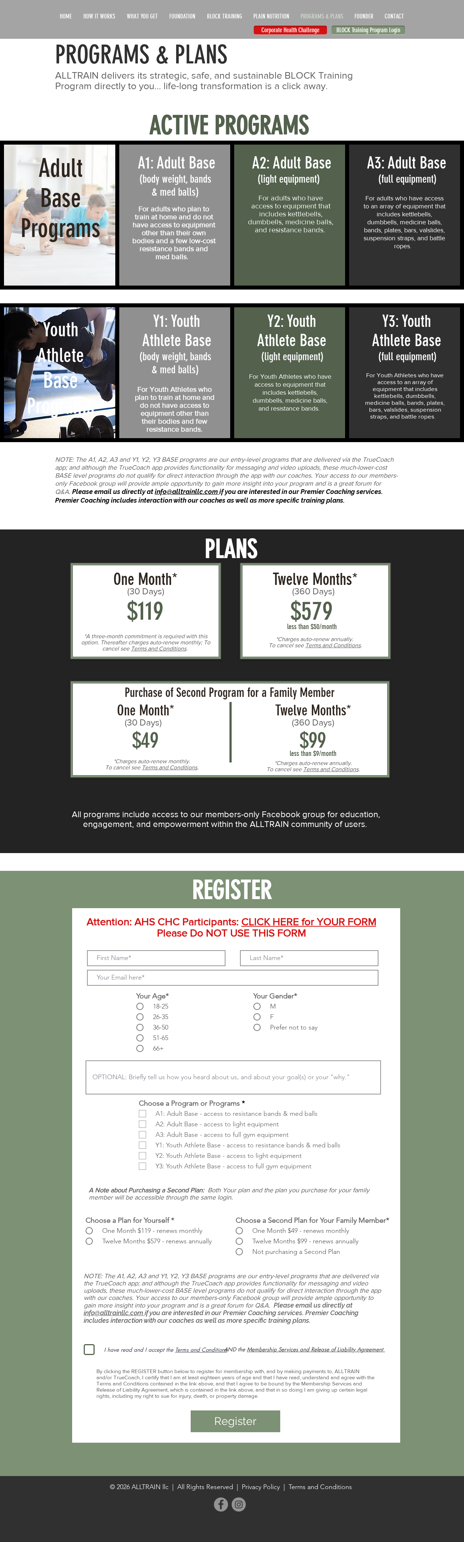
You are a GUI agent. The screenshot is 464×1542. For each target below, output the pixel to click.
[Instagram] (239, 1504)
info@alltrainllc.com (187, 491)
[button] (201, 1349)
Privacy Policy (261, 1487)
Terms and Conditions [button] (158, 648)
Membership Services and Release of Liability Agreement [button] (316, 1349)
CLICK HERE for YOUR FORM (308, 921)
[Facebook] (221, 1504)
